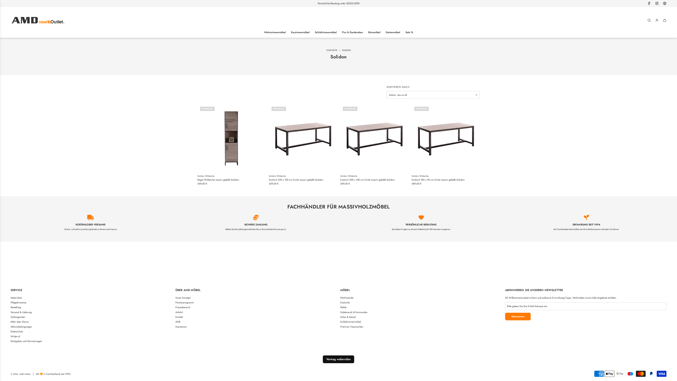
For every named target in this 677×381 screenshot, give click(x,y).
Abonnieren (517, 316)
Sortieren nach (398, 87)
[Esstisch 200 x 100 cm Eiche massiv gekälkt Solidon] (374, 138)
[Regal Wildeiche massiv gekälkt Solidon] (231, 138)
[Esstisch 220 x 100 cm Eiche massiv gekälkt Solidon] (303, 138)
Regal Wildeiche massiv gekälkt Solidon (218, 180)
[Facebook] (649, 3)
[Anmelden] (657, 20)
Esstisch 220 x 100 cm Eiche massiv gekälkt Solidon (296, 180)
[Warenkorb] (665, 20)
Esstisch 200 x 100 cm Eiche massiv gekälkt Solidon (367, 180)
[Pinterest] (665, 3)
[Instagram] (657, 3)
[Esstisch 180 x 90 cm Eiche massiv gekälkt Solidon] (446, 138)
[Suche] (649, 20)
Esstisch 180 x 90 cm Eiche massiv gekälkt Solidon (438, 180)
